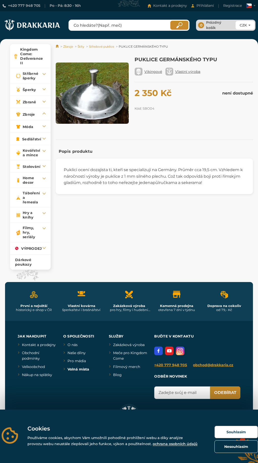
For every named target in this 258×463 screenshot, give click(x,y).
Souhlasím (236, 432)
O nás (73, 345)
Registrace (232, 5)
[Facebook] (158, 351)
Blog (117, 375)
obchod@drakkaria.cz (213, 365)
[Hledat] (179, 25)
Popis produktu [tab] (75, 151)
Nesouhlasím (236, 446)
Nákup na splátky (37, 375)
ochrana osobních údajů (175, 444)
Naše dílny (77, 353)
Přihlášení (205, 5)
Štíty (81, 46)
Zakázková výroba (129, 345)
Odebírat (225, 392)
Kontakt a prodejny (170, 5)
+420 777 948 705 (24, 5)
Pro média (77, 361)
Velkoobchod (33, 366)
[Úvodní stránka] (57, 46)
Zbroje (68, 46)
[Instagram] (180, 351)
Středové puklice (101, 46)
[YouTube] (169, 351)
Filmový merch (126, 366)
